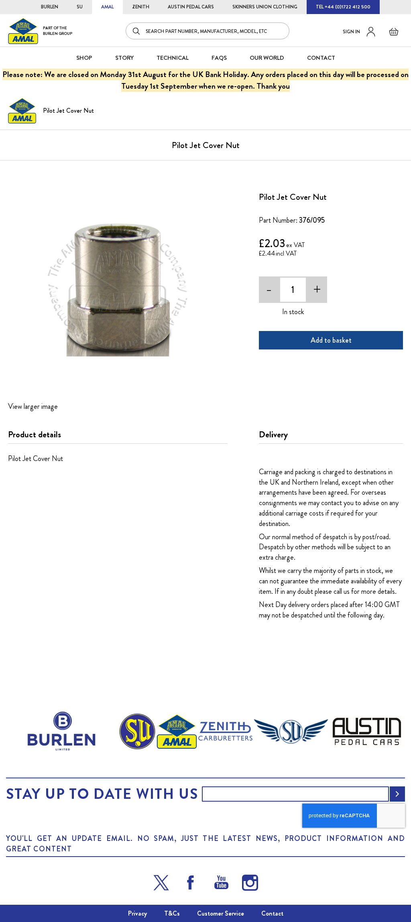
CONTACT (321, 57)
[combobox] (207, 30)
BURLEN (49, 6)
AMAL (107, 6)
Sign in (351, 31)
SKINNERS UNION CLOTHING (264, 6)
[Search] (137, 31)
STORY (124, 57)
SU (80, 6)
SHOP (84, 57)
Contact (272, 913)
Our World (267, 57)
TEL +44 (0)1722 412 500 (343, 6)
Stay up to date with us (102, 794)
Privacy (137, 913)
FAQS (219, 57)
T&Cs (172, 913)
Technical (173, 57)
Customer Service (220, 913)
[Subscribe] (397, 794)
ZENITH (140, 6)
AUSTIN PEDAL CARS (191, 6)
